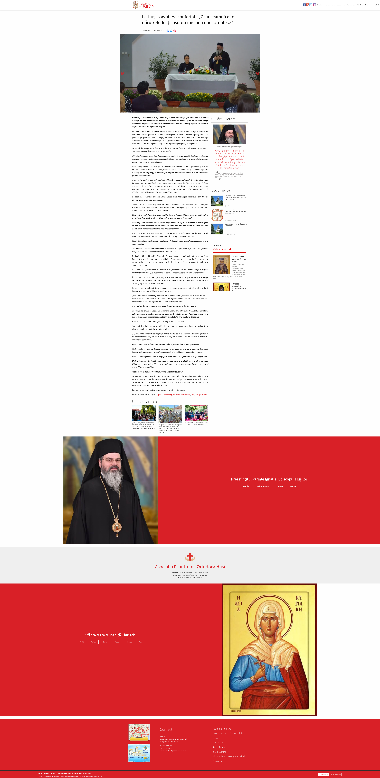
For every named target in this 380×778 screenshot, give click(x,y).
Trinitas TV (218, 742)
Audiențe (293, 486)
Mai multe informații (96, 776)
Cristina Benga (167, 395)
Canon (105, 642)
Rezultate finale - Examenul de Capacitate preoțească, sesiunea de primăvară (236, 197)
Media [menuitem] (367, 5)
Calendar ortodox (223, 249)
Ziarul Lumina (219, 751)
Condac (129, 642)
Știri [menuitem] (344, 5)
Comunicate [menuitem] (351, 5)
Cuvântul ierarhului (262, 486)
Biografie (246, 486)
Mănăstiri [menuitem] (360, 5)
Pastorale (280, 486)
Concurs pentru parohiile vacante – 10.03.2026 (236, 225)
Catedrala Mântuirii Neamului (227, 733)
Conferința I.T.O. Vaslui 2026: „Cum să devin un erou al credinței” (196, 424)
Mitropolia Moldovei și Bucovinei (229, 756)
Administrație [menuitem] (336, 5)
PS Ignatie (159, 395)
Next (258, 73)
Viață (82, 642)
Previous (122, 73)
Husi (188, 395)
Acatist (93, 642)
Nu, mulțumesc (336, 775)
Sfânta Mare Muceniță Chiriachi (110, 635)
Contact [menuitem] (376, 5)
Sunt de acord (323, 775)
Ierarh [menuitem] (328, 5)
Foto (140, 642)
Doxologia (217, 761)
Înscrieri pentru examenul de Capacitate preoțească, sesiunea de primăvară (236, 212)
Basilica (216, 737)
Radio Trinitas (219, 747)
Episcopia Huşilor (201, 395)
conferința (176, 395)
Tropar (117, 642)
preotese (184, 395)
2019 (192, 395)
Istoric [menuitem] (319, 5)
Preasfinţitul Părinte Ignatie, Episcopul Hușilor (269, 479)
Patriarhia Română (222, 728)
